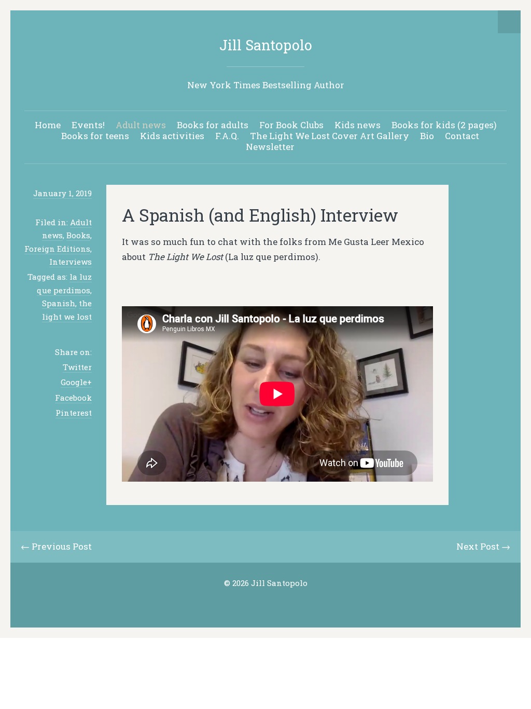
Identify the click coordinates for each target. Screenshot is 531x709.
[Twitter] (257, 603)
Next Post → (483, 546)
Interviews (70, 261)
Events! (88, 125)
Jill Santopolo (265, 45)
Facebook (73, 397)
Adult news (141, 125)
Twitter (77, 367)
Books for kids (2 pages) (444, 125)
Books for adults (212, 125)
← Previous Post (56, 546)
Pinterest (73, 412)
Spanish (58, 303)
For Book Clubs (291, 125)
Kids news (357, 125)
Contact (462, 136)
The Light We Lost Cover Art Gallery (329, 136)
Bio (427, 136)
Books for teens (95, 136)
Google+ (76, 382)
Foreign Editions (57, 248)
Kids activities (172, 136)
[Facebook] (274, 603)
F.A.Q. (227, 136)
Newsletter (270, 147)
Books (78, 235)
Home (48, 125)
